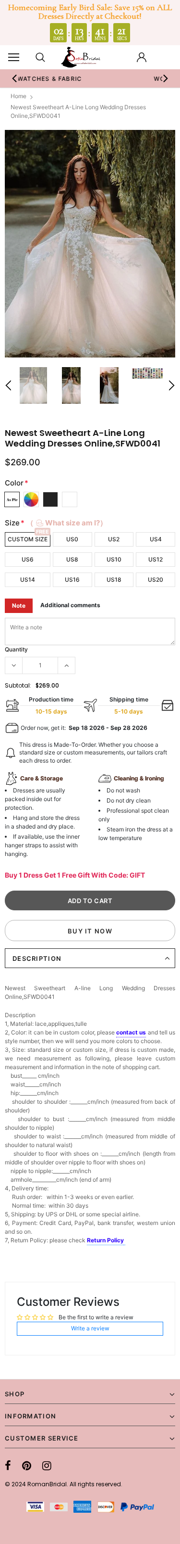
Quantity (16, 649)
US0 (72, 539)
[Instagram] (46, 1465)
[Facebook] (8, 1465)
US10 (114, 559)
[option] (90, 243)
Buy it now (90, 931)
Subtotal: (18, 685)
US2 (114, 539)
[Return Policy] (124, 1241)
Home (18, 96)
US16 (72, 579)
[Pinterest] (26, 1465)
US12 (155, 559)
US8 (72, 559)
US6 (28, 559)
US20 (155, 579)
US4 (156, 539)
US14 (27, 579)
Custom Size (28, 539)
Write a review (90, 1328)
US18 (114, 579)
